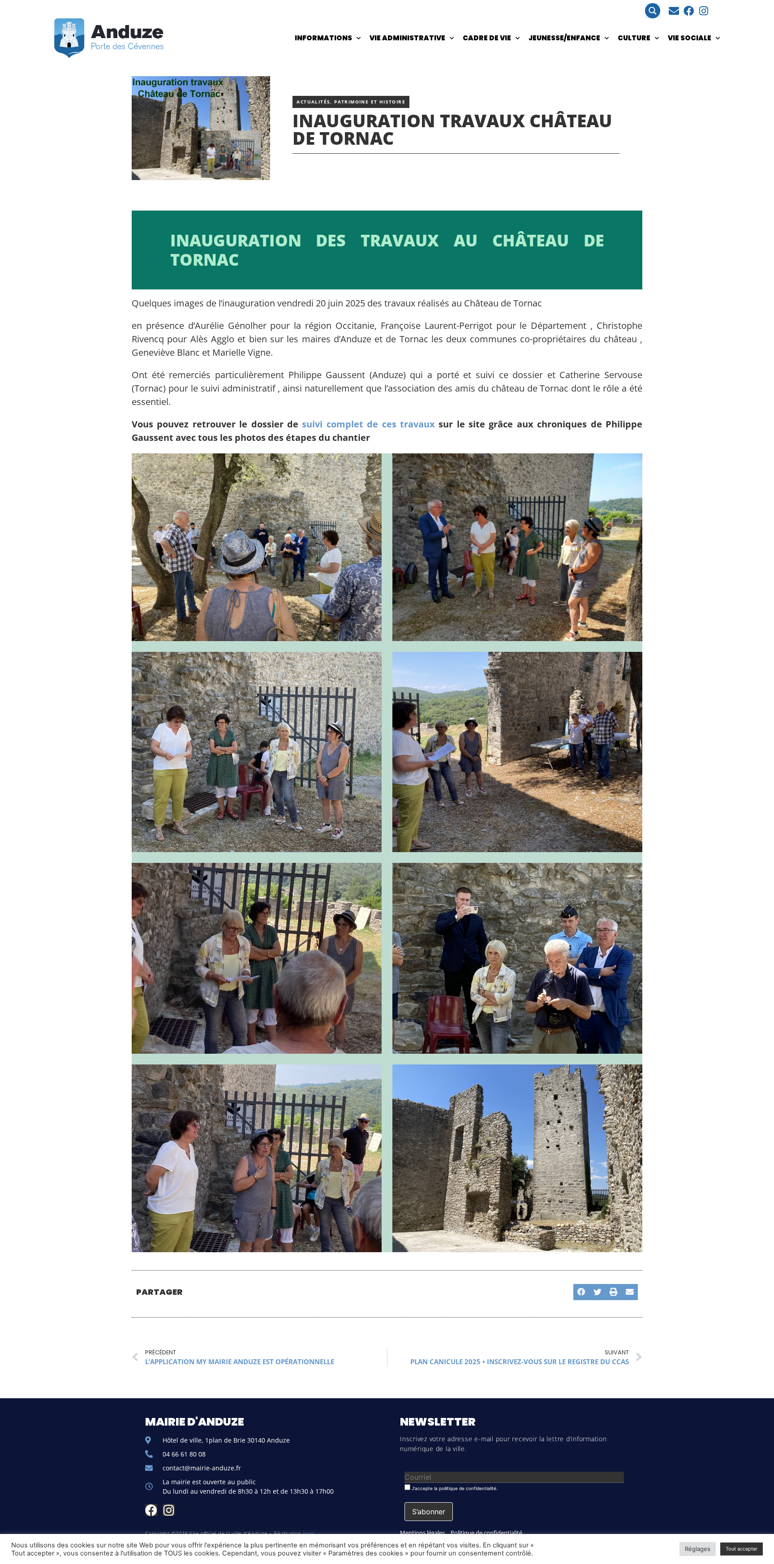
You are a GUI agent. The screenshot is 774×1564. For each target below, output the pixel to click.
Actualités (313, 102)
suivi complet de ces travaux (370, 424)
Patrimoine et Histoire (369, 102)
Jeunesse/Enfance (564, 38)
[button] (581, 1292)
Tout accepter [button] (741, 1549)
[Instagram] (703, 11)
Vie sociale (689, 38)
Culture (634, 38)
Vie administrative (407, 38)
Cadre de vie (487, 38)
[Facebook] (689, 11)
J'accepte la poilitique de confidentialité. (454, 1488)
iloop (309, 1533)
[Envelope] (674, 11)
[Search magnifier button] (652, 10)
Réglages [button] (697, 1548)
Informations (323, 38)
